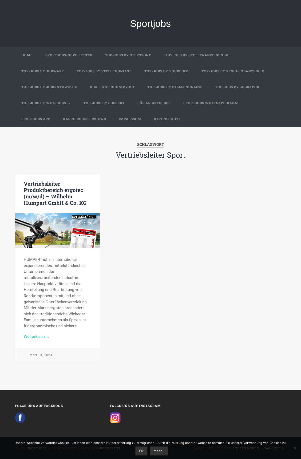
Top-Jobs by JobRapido (238, 87)
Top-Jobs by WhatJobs (43, 103)
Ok (141, 451)
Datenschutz (167, 119)
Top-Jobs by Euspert (104, 103)
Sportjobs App (35, 119)
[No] (295, 448)
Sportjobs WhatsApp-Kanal (211, 103)
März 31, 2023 (40, 355)
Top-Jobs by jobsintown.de (49, 87)
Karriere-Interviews (84, 119)
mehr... (159, 451)
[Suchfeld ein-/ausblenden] (278, 119)
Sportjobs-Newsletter (68, 55)
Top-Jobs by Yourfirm (166, 71)
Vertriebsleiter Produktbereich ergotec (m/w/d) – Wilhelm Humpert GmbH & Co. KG (55, 193)
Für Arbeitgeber (154, 103)
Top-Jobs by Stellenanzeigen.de (197, 55)
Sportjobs (150, 23)
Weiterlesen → (37, 336)
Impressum (130, 119)
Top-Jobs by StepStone (128, 55)
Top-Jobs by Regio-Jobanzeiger (233, 71)
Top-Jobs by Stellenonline (104, 71)
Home (27, 55)
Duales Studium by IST (112, 87)
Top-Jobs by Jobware (42, 71)
